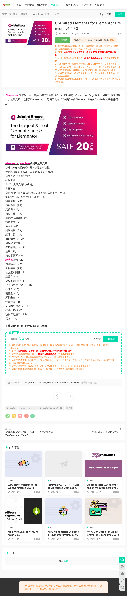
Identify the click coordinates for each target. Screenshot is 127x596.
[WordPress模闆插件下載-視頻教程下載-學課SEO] (7, 4)
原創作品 (71, 4)
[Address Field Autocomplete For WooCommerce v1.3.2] (103, 464)
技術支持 (87, 4)
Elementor (11, 408)
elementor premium (28, 408)
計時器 (69, 408)
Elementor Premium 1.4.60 (51, 408)
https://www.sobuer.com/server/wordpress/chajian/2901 (50, 382)
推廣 (120, 33)
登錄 (112, 40)
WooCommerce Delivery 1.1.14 (107, 432)
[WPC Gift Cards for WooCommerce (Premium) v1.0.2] (103, 511)
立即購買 (110, 339)
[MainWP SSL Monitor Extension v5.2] (23, 511)
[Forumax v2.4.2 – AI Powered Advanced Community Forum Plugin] (63, 464)
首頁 (18, 4)
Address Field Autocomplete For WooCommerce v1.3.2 (103, 486)
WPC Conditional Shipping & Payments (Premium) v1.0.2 (63, 533)
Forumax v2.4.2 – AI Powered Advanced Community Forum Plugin (63, 486)
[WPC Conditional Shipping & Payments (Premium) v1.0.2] (63, 511)
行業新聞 (29, 4)
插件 (77, 33)
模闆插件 (55, 4)
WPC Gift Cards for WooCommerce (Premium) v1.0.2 (103, 533)
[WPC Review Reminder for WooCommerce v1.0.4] (23, 464)
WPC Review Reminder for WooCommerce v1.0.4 (23, 486)
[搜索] (101, 14)
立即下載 (62, 40)
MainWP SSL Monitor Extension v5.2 (23, 533)
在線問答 (100, 4)
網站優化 (42, 4)
